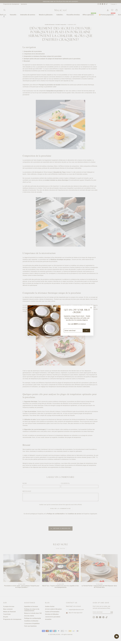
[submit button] (86, 330)
